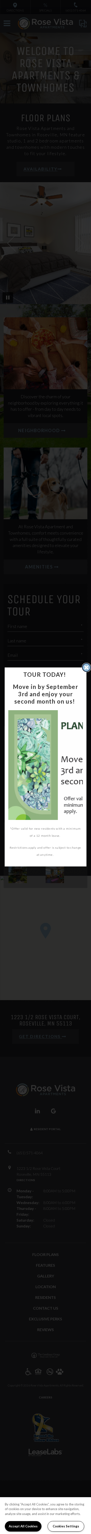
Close (86, 667)
